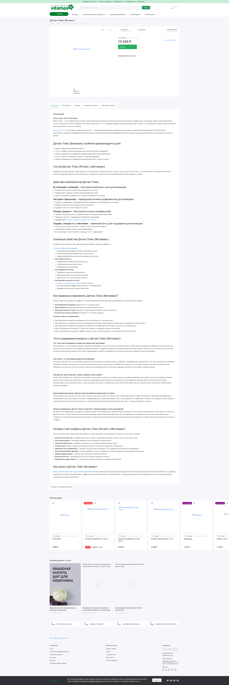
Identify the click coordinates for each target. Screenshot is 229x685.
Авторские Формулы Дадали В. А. (94, 14)
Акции (76, 14)
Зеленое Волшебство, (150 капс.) (128, 540)
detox (56, 638)
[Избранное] (164, 8)
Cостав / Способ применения (61, 487)
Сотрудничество (130, 1)
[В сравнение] (75, 503)
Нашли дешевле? (170, 40)
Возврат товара (111, 649)
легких (102, 124)
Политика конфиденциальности (93, 681)
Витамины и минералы (117, 14)
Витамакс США (172, 29)
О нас (51, 649)
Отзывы (77, 105)
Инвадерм (188, 539)
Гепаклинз (56, 539)
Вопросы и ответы (91, 105)
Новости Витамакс (112, 660)
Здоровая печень (59, 130)
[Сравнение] (159, 8)
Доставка (53, 657)
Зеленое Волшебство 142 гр (96, 539)
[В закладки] (78, 503)
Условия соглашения (56, 654)
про (66, 638)
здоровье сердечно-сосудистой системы (81, 220)
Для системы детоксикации (66, 248)
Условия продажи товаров (58, 663)
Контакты (140, 1)
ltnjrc (51, 638)
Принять (157, 680)
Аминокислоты (150, 14)
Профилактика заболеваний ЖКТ (68, 283)
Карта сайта (110, 657)
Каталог (60, 14)
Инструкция (66, 105)
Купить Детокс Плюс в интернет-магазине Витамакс (73, 472)
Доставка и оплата (108, 105)
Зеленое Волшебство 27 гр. (162, 539)
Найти (146, 7)
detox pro (61, 638)
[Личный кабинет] (155, 8)
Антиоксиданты (135, 14)
